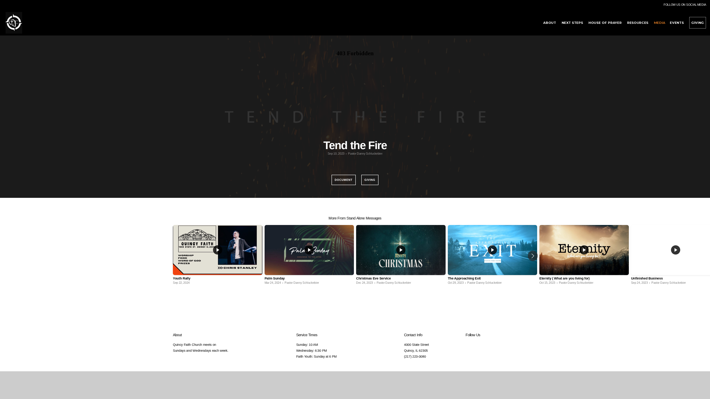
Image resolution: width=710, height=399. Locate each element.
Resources (638, 23)
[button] (532, 256)
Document (343, 179)
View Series (355, 297)
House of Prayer (606, 23)
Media (659, 23)
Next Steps (573, 23)
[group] (217, 256)
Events (677, 23)
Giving (697, 23)
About (550, 23)
